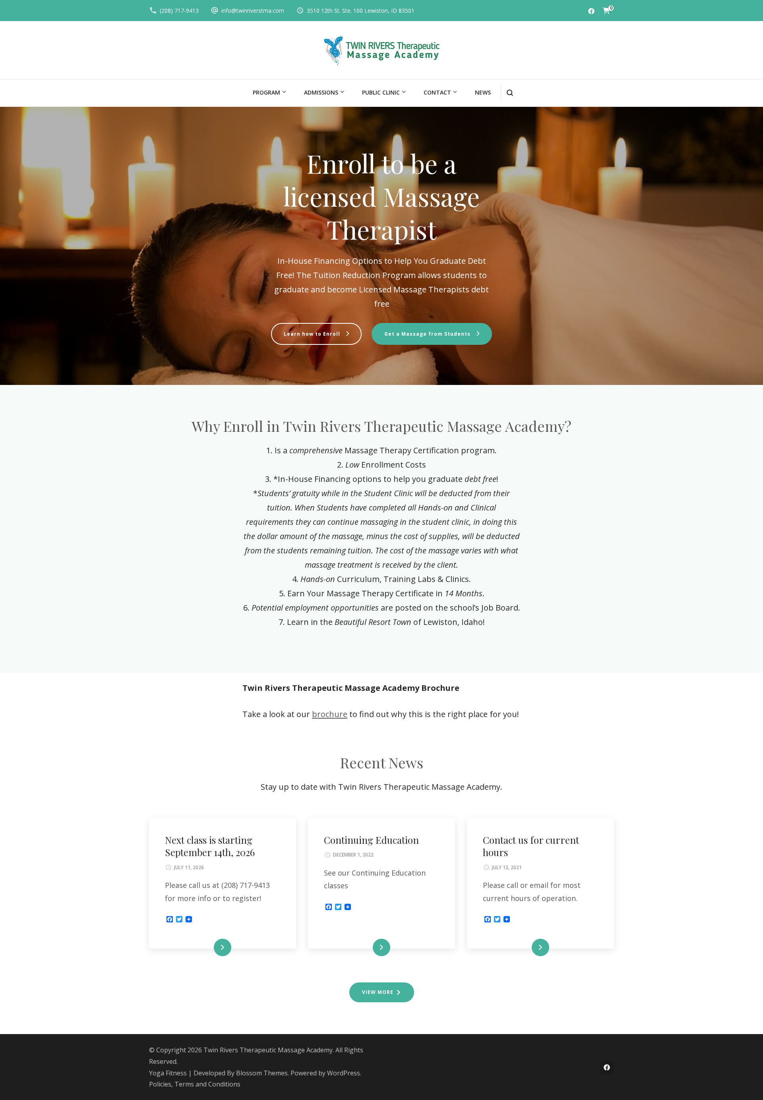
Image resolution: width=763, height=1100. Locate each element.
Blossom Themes (262, 1073)
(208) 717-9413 (179, 10)
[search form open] (510, 93)
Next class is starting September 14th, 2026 (210, 845)
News (483, 92)
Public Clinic (381, 92)
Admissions (321, 92)
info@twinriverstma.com (252, 10)
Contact (437, 92)
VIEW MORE (377, 992)
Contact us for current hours (531, 845)
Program (266, 92)
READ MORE (209, 947)
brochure (329, 714)
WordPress (343, 1073)
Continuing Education (371, 839)
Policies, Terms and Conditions (194, 1084)
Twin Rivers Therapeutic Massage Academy (268, 1050)
